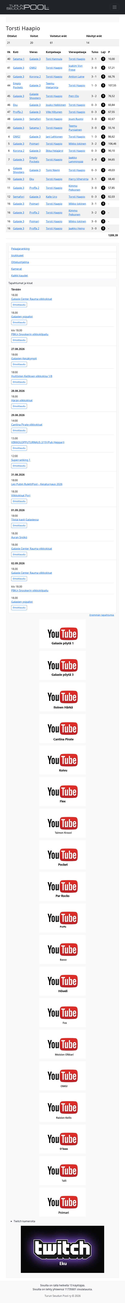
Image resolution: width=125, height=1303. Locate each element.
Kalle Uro (51, 196)
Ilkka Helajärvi (54, 150)
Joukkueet (17, 255)
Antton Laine (76, 76)
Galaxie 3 (35, 59)
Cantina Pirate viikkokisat (26, 424)
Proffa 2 (18, 112)
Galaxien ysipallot (22, 316)
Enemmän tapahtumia (102, 614)
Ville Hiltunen (54, 112)
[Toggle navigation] (114, 7)
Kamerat (16, 269)
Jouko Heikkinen (56, 105)
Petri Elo (74, 96)
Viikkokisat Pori (20, 495)
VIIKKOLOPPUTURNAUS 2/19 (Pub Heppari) (37, 442)
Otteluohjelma (20, 262)
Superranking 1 (20, 460)
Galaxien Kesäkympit (24, 358)
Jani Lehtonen (54, 136)
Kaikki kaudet (19, 275)
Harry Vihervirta (78, 179)
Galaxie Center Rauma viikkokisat (31, 299)
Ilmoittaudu (19, 304)
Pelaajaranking (20, 248)
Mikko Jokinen (77, 143)
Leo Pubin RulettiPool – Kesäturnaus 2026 (36, 484)
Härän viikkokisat (22, 400)
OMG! (33, 68)
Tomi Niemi (53, 170)
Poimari (34, 143)
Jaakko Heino (77, 228)
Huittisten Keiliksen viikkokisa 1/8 (31, 376)
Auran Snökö (19, 537)
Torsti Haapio (77, 59)
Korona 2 (35, 76)
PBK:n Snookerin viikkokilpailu (29, 334)
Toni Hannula (54, 59)
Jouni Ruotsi (76, 119)
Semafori (35, 119)
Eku (15, 105)
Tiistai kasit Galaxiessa (25, 519)
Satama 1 (18, 59)
